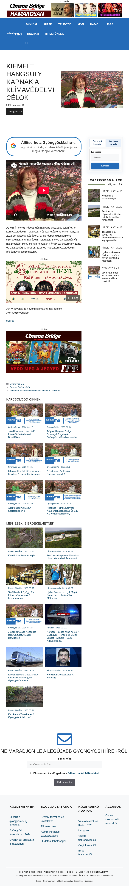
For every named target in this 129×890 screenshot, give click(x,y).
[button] (26, 43)
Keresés (105, 166)
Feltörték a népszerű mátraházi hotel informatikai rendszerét (112, 215)
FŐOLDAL (31, 24)
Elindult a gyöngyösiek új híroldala (18, 820)
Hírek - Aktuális (112, 191)
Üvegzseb (84, 830)
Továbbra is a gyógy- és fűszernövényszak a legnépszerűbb (112, 236)
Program (32, 34)
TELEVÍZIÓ (64, 24)
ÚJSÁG (109, 24)
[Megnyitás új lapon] (43, 282)
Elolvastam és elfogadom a (66, 773)
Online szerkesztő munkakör (111, 819)
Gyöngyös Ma (15, 111)
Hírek (48, 24)
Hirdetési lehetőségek (53, 841)
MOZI (81, 24)
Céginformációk (87, 845)
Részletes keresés (113, 143)
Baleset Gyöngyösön (20, 387)
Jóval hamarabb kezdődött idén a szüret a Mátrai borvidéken (110, 276)
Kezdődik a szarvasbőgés (109, 197)
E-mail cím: (64, 758)
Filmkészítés (48, 826)
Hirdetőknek (54, 34)
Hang (75, 297)
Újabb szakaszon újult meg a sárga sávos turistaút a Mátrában (111, 256)
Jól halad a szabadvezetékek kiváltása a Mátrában (35, 390)
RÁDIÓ (94, 24)
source (10, 320)
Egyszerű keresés (97, 143)
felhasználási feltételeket (83, 773)
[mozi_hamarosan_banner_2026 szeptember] (64, 16)
